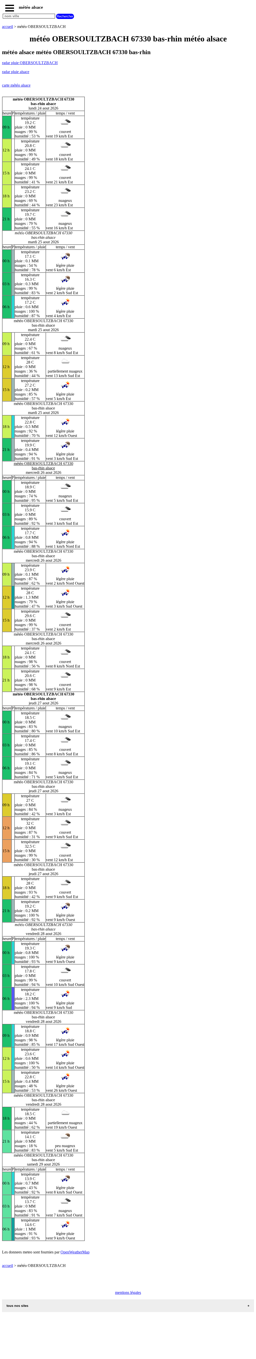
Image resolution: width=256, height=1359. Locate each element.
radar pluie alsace (15, 72)
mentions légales (128, 1292)
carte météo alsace (16, 85)
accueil (7, 26)
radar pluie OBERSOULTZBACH (30, 63)
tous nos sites (17, 1306)
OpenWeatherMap (75, 1252)
